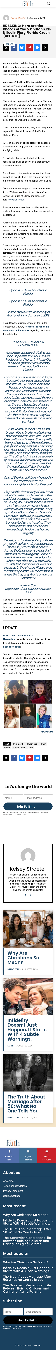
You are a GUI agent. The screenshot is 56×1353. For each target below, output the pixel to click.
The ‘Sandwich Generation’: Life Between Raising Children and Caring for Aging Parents (27, 1241)
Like (9, 1149)
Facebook (47, 731)
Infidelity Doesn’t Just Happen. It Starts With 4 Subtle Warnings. (27, 1029)
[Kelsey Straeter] (6, 18)
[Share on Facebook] (14, 758)
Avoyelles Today (16, 199)
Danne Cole (13, 969)
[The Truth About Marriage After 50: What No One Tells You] (28, 1072)
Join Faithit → (28, 806)
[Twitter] (31, 895)
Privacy (24, 815)
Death (7, 748)
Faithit (10, 1046)
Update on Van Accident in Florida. (28, 292)
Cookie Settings (12, 1195)
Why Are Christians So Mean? (23, 958)
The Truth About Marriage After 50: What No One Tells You (26, 1104)
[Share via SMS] (37, 758)
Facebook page (11, 646)
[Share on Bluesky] (22, 758)
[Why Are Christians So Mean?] (28, 929)
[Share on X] (6, 758)
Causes (9, 44)
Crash (43, 744)
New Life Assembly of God (28, 314)
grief (30, 748)
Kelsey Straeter (18, 18)
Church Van (32, 744)
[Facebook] (25, 895)
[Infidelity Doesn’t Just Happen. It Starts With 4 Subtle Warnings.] (28, 996)
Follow (28, 1149)
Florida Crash (19, 748)
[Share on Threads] (45, 758)
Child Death (18, 744)
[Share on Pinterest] (29, 758)
